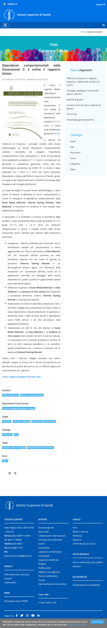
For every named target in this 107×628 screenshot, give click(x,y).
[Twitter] (4, 473)
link (57, 133)
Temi (83, 31)
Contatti (8, 578)
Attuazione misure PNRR (16, 601)
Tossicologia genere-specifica (80, 119)
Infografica (75, 163)
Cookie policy (10, 582)
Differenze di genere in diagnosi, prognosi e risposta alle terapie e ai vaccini (83, 82)
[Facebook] (10, 473)
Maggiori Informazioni (76, 625)
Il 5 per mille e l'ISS (47, 602)
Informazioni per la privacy (16, 574)
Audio (73, 141)
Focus (73, 158)
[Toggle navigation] (5, 25)
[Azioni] (4, 4)
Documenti (75, 152)
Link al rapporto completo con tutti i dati (21, 376)
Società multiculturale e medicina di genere (84, 106)
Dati (72, 147)
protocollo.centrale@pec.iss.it (18, 555)
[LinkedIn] (15, 473)
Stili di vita (72, 114)
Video (72, 169)
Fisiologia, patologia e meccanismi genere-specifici (83, 92)
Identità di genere (75, 99)
